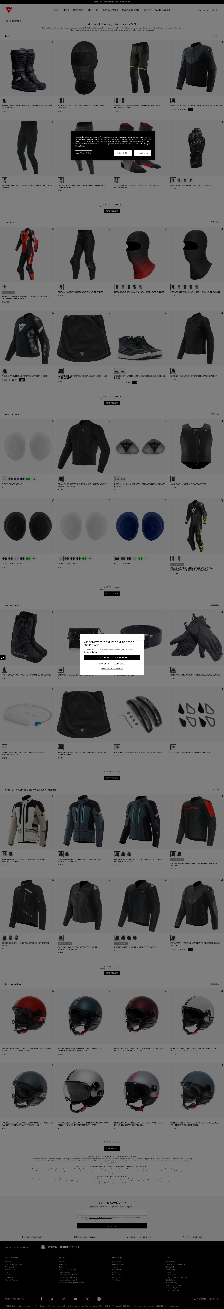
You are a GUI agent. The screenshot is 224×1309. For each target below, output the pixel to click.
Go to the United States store (112, 657)
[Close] (140, 637)
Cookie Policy (143, 144)
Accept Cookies (142, 153)
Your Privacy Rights (83, 153)
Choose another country (112, 669)
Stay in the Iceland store (112, 664)
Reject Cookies (122, 153)
